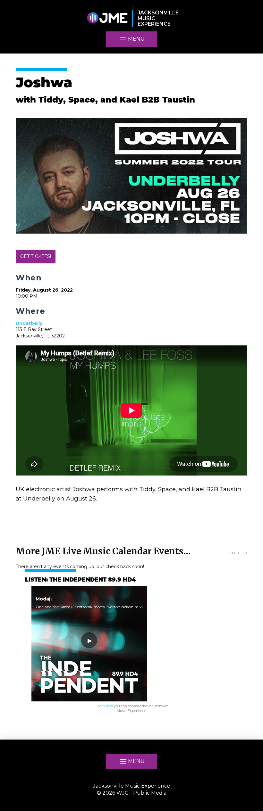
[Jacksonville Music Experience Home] (107, 18)
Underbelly (29, 323)
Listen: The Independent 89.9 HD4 (80, 580)
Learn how (104, 706)
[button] (131, 761)
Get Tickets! (35, 256)
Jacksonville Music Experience (131, 786)
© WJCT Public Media (131, 793)
